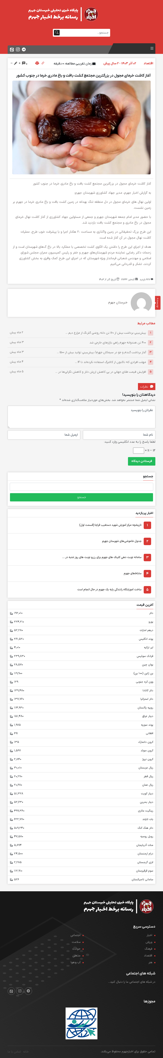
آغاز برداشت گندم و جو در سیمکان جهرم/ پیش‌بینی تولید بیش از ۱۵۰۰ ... (101, 352)
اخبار (149, 935)
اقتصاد (148, 955)
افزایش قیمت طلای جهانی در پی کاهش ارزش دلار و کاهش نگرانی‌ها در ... (100, 372)
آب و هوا (75, 962)
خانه (26, 1052)
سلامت (76, 942)
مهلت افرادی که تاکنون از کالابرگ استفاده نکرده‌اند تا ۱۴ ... (110, 362)
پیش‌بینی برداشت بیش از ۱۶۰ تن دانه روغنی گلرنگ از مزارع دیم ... (106, 333)
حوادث (76, 949)
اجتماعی (75, 935)
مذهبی (76, 955)
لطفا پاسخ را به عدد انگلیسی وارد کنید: (129, 442)
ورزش (149, 942)
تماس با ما (14, 1052)
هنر (150, 962)
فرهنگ (148, 949)
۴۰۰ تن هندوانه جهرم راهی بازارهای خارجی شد (117, 342)
